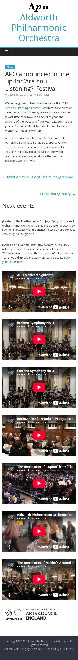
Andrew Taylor (41, 94)
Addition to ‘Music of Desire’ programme (37, 177)
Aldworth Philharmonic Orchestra (39, 27)
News (10, 67)
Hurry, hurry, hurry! (58, 193)
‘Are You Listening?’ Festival (23, 108)
